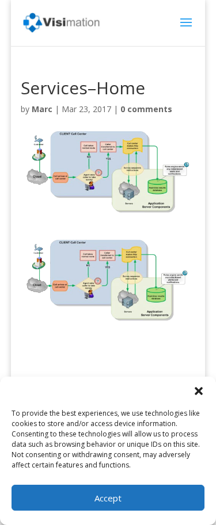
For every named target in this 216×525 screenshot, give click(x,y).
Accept (108, 498)
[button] (198, 391)
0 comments (146, 109)
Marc (42, 109)
